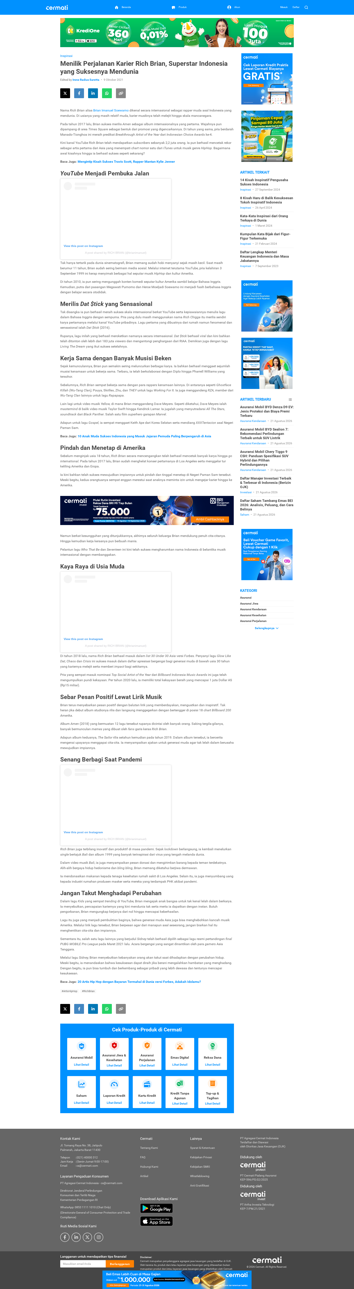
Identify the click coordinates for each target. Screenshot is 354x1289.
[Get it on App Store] (187, 1221)
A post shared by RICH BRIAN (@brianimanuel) (115, 252)
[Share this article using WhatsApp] (107, 93)
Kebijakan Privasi (201, 1157)
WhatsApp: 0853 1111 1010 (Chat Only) (85, 1207)
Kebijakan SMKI (200, 1166)
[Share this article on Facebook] (79, 93)
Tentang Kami (149, 1147)
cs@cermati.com (87, 1165)
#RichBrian (88, 991)
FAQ (142, 1157)
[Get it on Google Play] (187, 1208)
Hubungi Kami (149, 1166)
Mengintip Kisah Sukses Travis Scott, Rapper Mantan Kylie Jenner (126, 162)
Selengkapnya (265, 628)
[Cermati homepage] (267, 1259)
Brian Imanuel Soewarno (111, 110)
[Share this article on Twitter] (65, 93)
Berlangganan (120, 1264)
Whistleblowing (199, 1176)
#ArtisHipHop (69, 991)
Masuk (284, 7)
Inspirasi (66, 56)
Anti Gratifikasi (199, 1185)
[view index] (290, 399)
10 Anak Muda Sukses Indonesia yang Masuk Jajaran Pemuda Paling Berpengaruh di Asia (144, 436)
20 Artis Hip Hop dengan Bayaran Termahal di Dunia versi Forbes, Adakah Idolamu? (139, 982)
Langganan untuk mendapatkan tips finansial (93, 1256)
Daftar (296, 7)
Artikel (144, 1176)
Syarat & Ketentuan (202, 1147)
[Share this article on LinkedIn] (93, 93)
